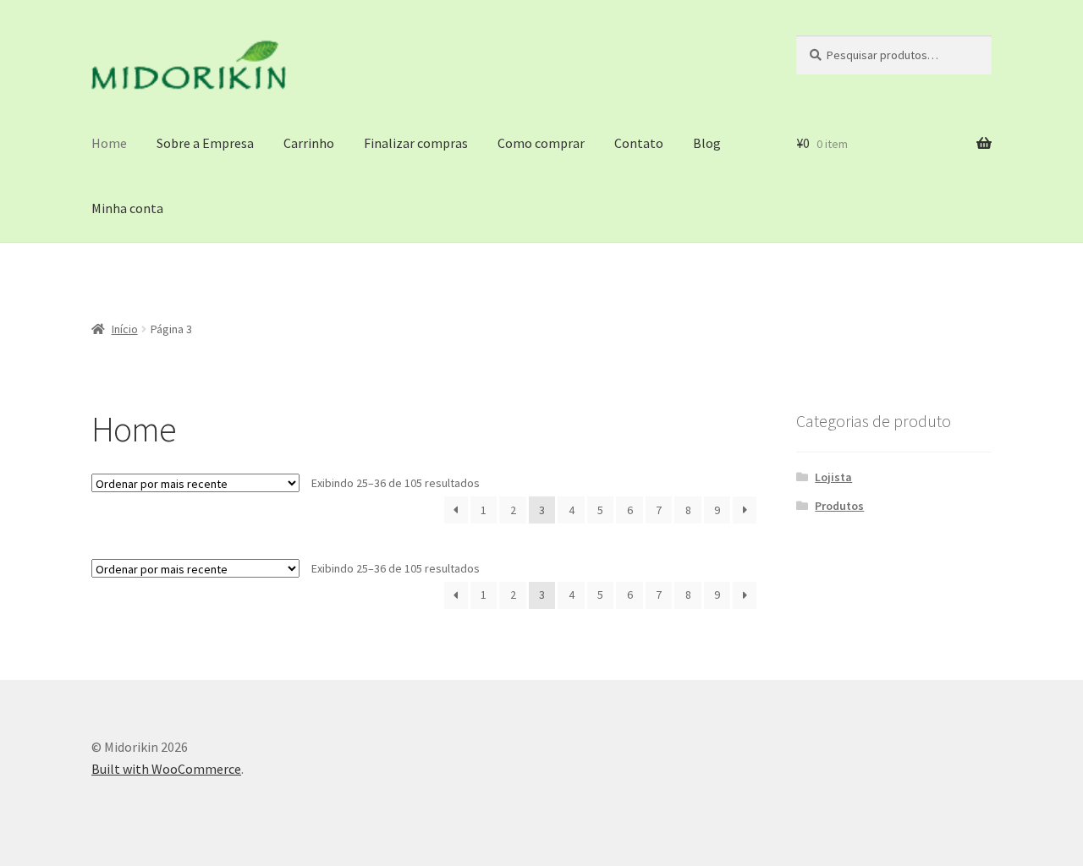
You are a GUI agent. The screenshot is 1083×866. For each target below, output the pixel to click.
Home (109, 142)
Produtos (839, 505)
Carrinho (308, 142)
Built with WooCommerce (166, 768)
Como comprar (541, 142)
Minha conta (127, 208)
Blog (707, 142)
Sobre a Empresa (205, 142)
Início (125, 329)
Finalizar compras (416, 142)
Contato (638, 142)
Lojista (833, 477)
